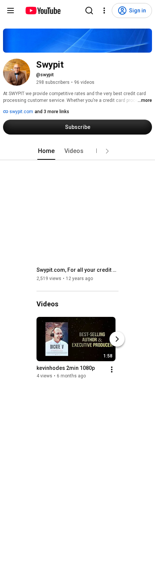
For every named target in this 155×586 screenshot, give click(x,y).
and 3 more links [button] (52, 111)
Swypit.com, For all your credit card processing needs (77, 270)
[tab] (46, 151)
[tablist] (77, 151)
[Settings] (104, 10)
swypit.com (20, 111)
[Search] (89, 10)
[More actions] (111, 369)
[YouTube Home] (43, 10)
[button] (107, 151)
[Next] (117, 339)
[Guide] (10, 10)
